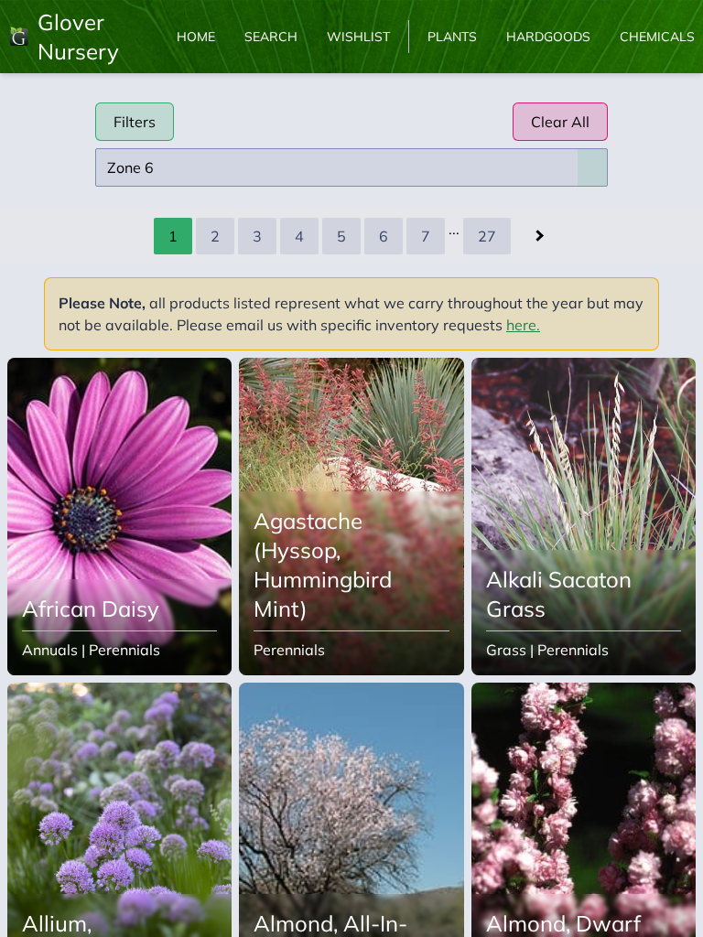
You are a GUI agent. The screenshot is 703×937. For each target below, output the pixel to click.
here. (523, 325)
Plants (452, 36)
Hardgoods (548, 36)
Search (270, 36)
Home (196, 36)
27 (487, 236)
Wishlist (358, 36)
